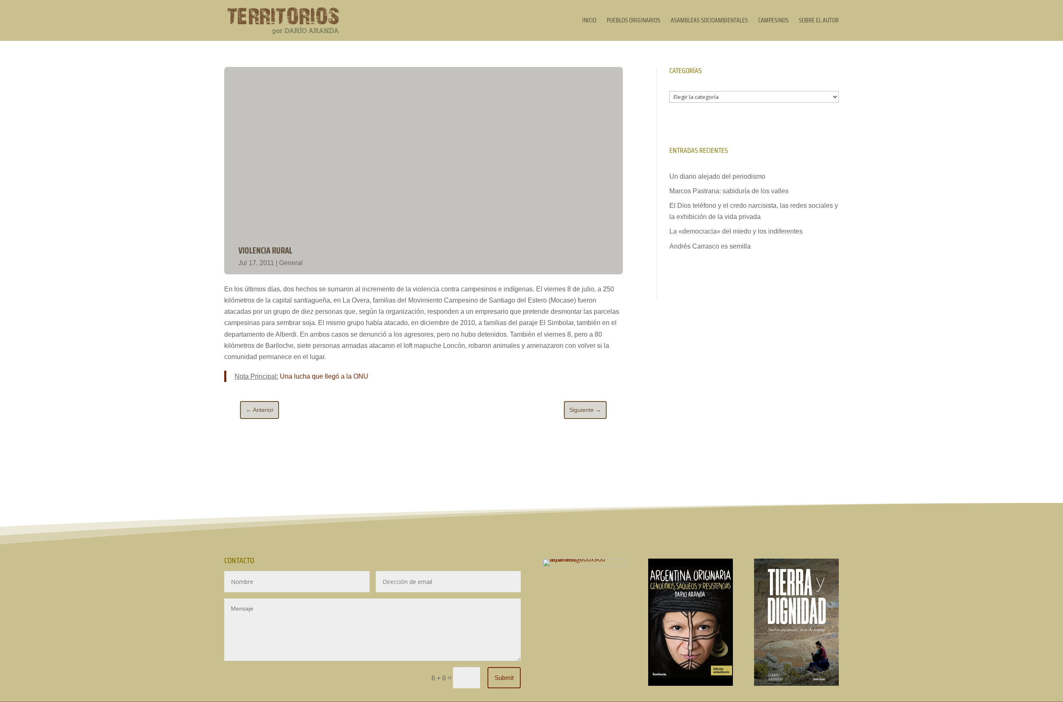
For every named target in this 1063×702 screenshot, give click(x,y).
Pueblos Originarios (633, 21)
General (291, 262)
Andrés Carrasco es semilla (710, 246)
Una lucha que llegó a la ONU (324, 376)
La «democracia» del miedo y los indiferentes (736, 231)
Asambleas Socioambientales (709, 21)
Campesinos (773, 21)
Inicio (589, 21)
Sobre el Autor (819, 21)
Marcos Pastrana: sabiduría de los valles (729, 191)
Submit (504, 677)
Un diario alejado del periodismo (717, 176)
